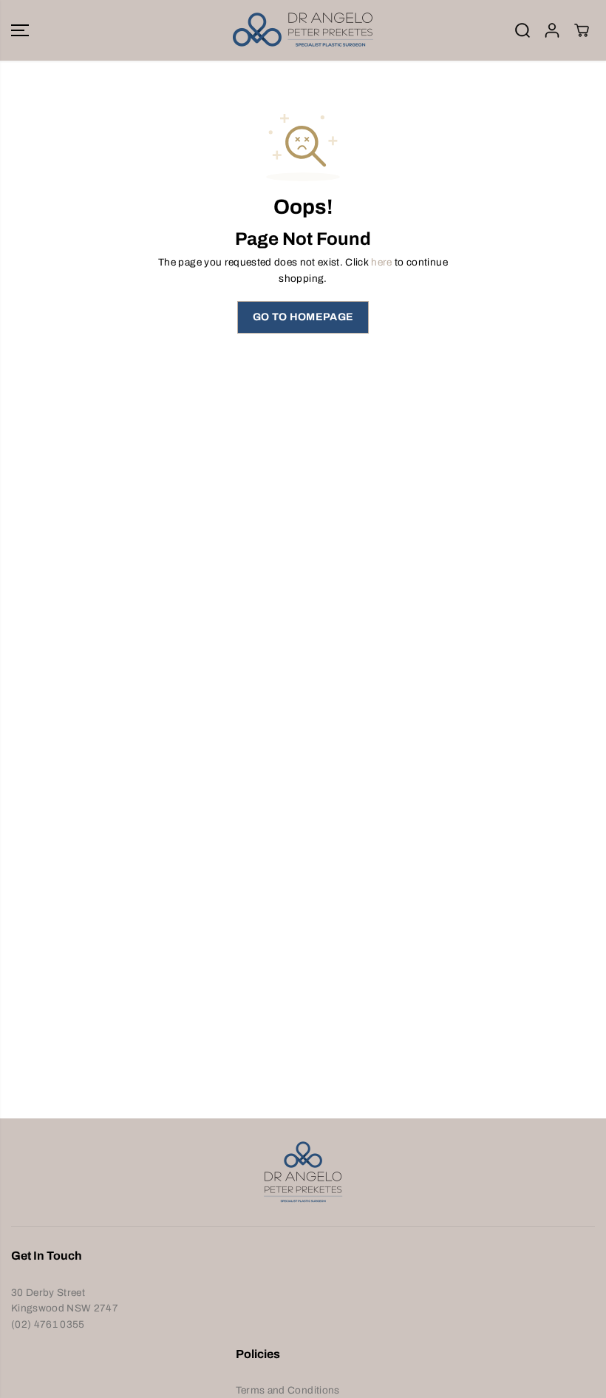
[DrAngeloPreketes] (303, 30)
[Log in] (552, 30)
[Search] (522, 30)
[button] (20, 30)
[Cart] (581, 30)
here (381, 262)
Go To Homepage (303, 317)
